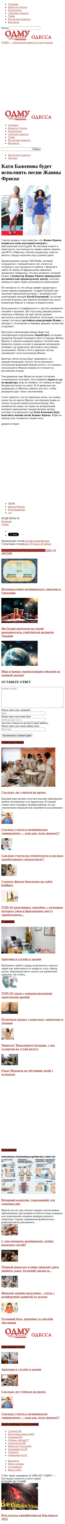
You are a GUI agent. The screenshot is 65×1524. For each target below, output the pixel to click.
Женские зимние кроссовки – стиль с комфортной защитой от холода (27, 1294)
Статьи (14, 1431)
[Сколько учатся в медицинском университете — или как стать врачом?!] (7, 823)
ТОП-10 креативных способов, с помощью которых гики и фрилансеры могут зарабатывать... (32, 911)
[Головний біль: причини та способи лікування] (9, 1312)
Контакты (13, 22)
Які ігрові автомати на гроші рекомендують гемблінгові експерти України (27, 632)
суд (10, 512)
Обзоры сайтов (18, 1440)
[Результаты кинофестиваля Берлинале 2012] (19, 1508)
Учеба (11, 16)
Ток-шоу (13, 158)
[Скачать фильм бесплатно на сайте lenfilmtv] (9, 875)
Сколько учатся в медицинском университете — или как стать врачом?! (30, 831)
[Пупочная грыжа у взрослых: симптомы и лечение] (9, 1012)
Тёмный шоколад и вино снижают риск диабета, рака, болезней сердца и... (30, 1268)
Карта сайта (15, 1469)
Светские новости (18, 13)
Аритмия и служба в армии (21, 959)
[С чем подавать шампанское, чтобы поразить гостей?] (9, 1234)
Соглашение (15, 1466)
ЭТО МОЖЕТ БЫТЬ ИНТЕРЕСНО (23, 550)
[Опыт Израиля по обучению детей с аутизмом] (9, 1064)
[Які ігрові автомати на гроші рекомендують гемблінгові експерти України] (19, 622)
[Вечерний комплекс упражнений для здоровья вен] (28, 1193)
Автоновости (17, 1449)
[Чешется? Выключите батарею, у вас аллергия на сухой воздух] (7, 1038)
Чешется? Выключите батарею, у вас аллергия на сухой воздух (28, 1047)
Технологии (15, 10)
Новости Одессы (17, 7)
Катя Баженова (16, 509)
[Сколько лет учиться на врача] (28, 785)
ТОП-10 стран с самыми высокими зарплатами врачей (26, 995)
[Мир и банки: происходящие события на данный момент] (19, 664)
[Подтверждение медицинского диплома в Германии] (19, 582)
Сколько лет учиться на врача (23, 792)
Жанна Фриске (16, 506)
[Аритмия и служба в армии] (28, 952)
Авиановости (17, 1455)
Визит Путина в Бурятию (36, 543)
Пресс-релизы (16, 1463)
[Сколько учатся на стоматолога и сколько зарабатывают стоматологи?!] (6, 849)
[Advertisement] (32, 76)
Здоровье (13, 4)
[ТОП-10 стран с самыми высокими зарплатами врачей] (9, 986)
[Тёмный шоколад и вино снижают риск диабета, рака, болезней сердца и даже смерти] (9, 1260)
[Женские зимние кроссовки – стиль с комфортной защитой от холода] (9, 1286)
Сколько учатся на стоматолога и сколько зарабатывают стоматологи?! (32, 857)
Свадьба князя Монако (36, 540)
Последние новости (19, 19)
